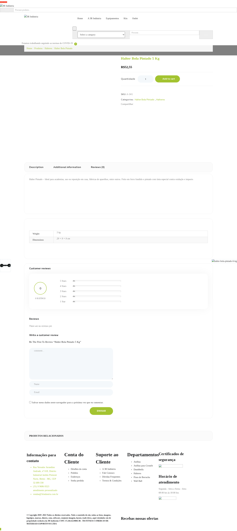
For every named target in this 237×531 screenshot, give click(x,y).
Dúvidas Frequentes (111, 477)
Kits (125, 18)
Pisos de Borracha (142, 477)
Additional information (67, 167)
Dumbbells (138, 469)
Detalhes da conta (79, 469)
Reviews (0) (98, 167)
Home (80, 18)
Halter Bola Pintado (63, 48)
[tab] (36, 167)
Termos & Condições (111, 480)
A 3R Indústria (94, 18)
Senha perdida (77, 480)
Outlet (135, 18)
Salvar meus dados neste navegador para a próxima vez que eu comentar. (67, 402)
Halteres (48, 48)
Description (36, 167)
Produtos (38, 48)
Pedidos (74, 473)
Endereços (75, 477)
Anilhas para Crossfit (143, 465)
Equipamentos (112, 18)
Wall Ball (138, 481)
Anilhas (137, 462)
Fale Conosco (108, 473)
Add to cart (169, 78)
